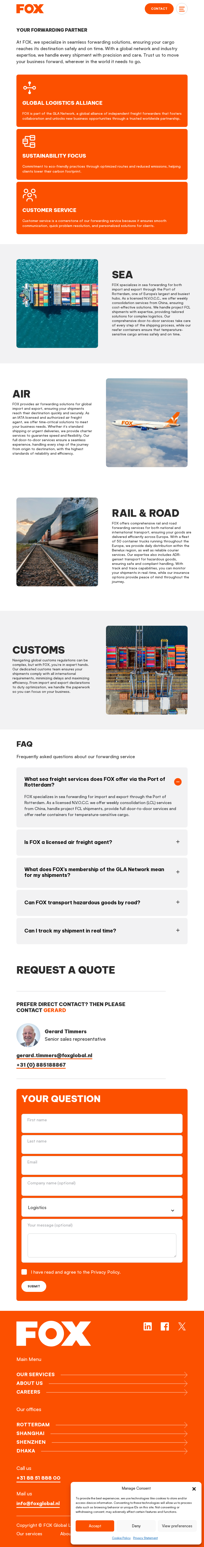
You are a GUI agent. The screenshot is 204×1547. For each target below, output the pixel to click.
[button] (194, 1488)
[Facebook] (164, 1326)
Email (32, 1161)
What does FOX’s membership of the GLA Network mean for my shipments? (94, 872)
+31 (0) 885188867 (41, 1065)
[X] (182, 1326)
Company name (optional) (51, 1182)
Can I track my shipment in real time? (70, 931)
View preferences (177, 1526)
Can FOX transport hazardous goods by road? (82, 902)
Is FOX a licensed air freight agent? (68, 842)
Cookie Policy (121, 1538)
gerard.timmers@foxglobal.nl (54, 1055)
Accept (95, 1526)
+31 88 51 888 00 (38, 1478)
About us (69, 1533)
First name (37, 1119)
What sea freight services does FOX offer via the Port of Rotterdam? (94, 782)
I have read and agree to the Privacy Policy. (76, 1272)
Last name (37, 1140)
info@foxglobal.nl (38, 1503)
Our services (29, 1533)
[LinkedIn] (147, 1326)
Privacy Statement (145, 1538)
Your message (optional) (50, 1225)
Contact (159, 8)
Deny (136, 1526)
